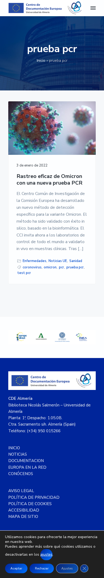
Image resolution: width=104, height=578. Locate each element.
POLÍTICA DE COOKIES (30, 503)
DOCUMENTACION (26, 460)
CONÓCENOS (20, 473)
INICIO (14, 448)
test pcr (24, 273)
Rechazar (42, 568)
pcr (61, 267)
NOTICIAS (17, 454)
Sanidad (75, 261)
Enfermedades (34, 261)
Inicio (41, 60)
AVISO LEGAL (21, 490)
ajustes (46, 554)
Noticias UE (58, 261)
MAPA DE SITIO (23, 516)
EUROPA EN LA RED (27, 467)
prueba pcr (75, 267)
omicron (50, 267)
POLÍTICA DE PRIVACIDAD (33, 497)
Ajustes (67, 568)
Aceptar (16, 568)
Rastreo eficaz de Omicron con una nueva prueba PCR (49, 179)
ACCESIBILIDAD (23, 510)
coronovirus (32, 267)
